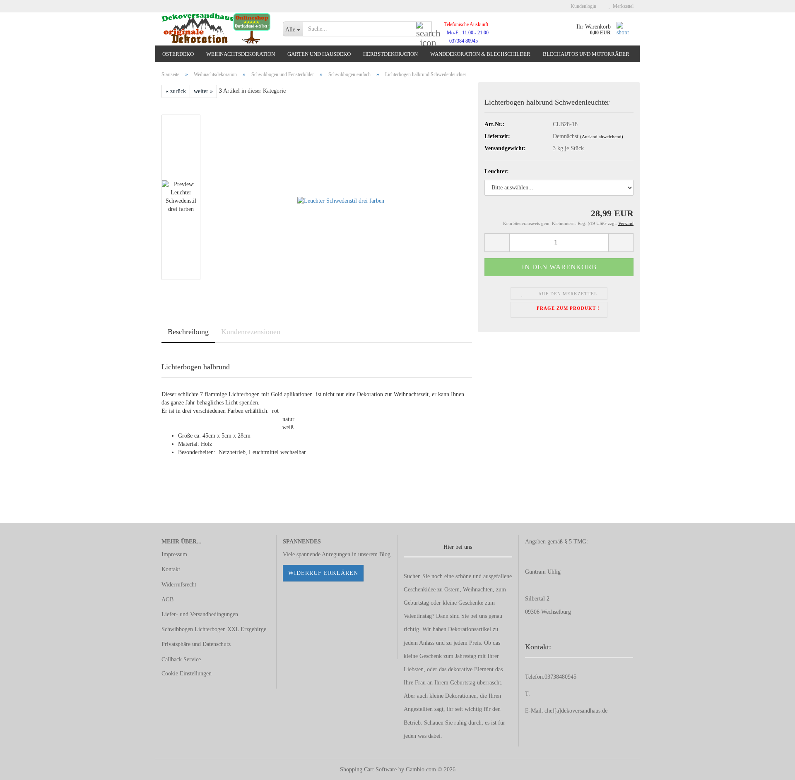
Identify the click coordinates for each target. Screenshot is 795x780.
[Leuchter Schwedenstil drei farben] (340, 197)
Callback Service (181, 659)
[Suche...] (424, 29)
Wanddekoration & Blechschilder (480, 54)
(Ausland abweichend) (601, 136)
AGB (167, 599)
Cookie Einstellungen (186, 673)
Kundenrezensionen (250, 332)
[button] (496, 242)
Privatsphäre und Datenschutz (196, 644)
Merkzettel (622, 6)
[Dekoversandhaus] (215, 28)
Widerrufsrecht (178, 584)
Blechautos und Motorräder (586, 54)
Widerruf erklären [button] (323, 573)
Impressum (174, 554)
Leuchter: (496, 171)
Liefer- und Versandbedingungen (199, 614)
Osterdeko (178, 54)
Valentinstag (418, 616)
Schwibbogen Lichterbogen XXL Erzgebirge (213, 629)
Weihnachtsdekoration (240, 54)
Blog (384, 554)
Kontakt (170, 569)
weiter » (203, 91)
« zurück (176, 91)
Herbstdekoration (390, 54)
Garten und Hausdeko (319, 54)
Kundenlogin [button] (582, 6)
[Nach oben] (772, 768)
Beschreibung (188, 332)
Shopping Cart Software (368, 769)
